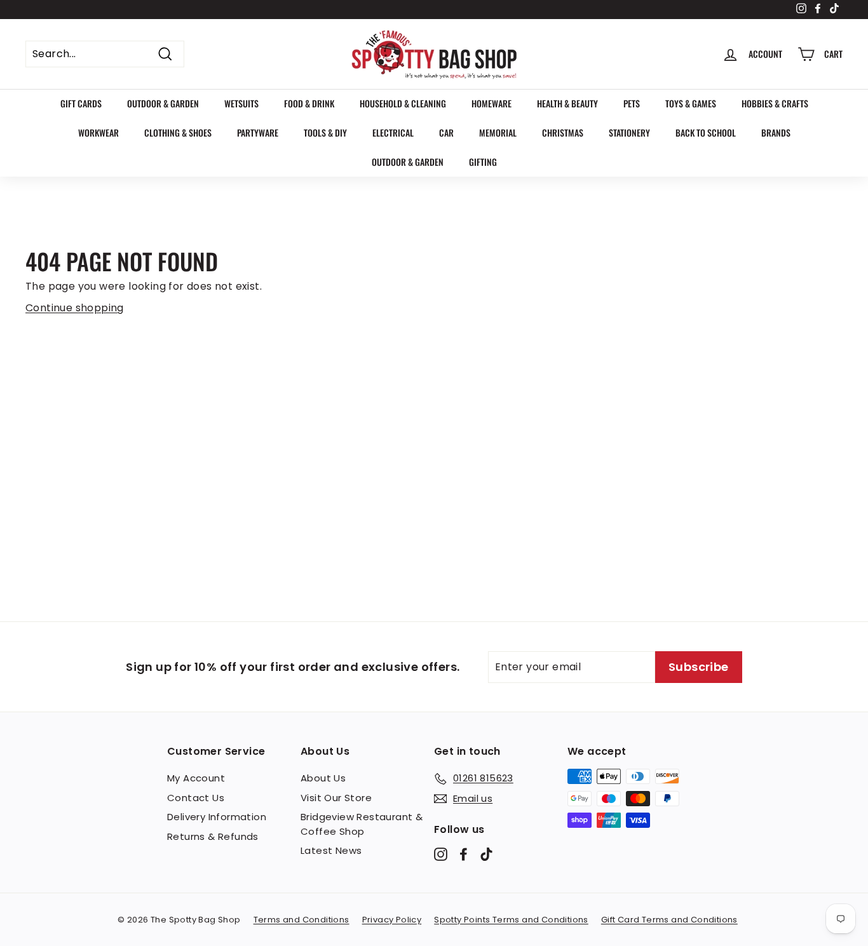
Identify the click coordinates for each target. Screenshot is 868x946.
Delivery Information (216, 816)
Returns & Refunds (213, 836)
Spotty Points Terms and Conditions (511, 920)
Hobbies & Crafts (775, 103)
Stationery (629, 132)
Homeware (491, 103)
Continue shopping (74, 308)
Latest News (331, 850)
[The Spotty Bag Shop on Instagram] (440, 854)
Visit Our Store (336, 797)
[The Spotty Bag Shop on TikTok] (486, 854)
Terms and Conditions (301, 920)
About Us (323, 778)
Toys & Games (690, 103)
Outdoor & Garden (163, 103)
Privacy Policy (392, 920)
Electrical (393, 132)
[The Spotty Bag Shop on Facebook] (463, 854)
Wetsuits (241, 103)
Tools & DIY (325, 132)
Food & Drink (309, 103)
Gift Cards (81, 103)
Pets (631, 103)
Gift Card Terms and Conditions (669, 920)
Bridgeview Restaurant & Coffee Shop (362, 824)
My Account (196, 778)
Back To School (705, 132)
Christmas (562, 132)
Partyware (257, 132)
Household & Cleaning (403, 103)
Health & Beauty (567, 103)
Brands (775, 132)
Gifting (483, 161)
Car (446, 132)
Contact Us (195, 797)
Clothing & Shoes (178, 132)
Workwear (98, 132)
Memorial (498, 132)
